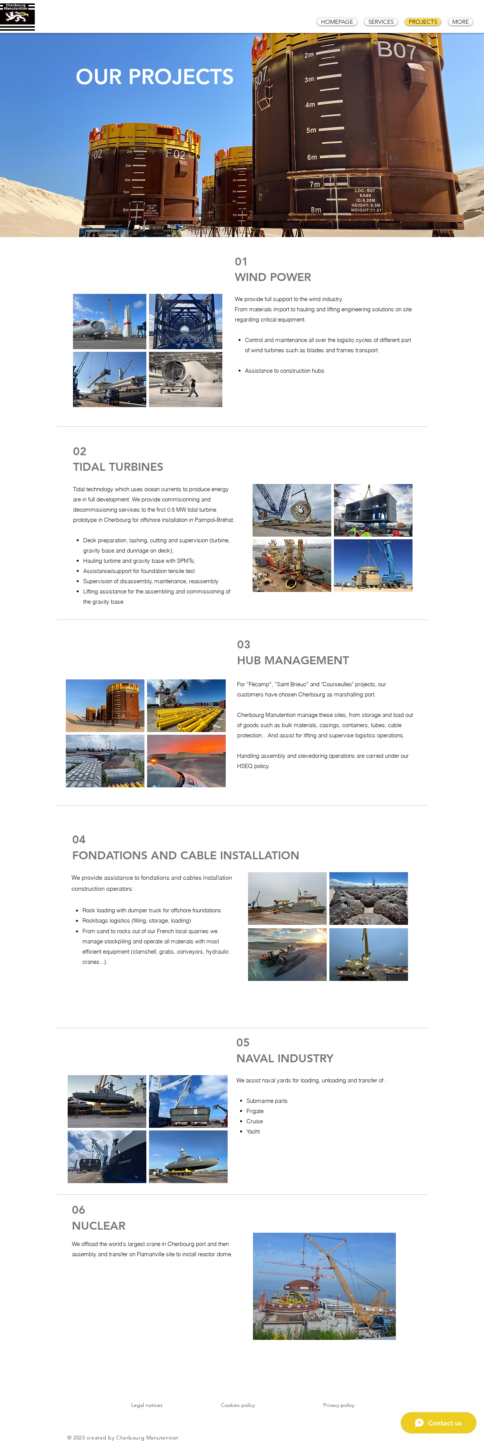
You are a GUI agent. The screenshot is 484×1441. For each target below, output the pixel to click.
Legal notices (147, 1405)
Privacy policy (338, 1405)
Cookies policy (238, 1405)
